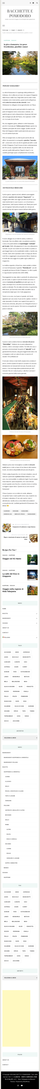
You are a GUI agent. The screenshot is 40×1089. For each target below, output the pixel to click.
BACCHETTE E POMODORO (20, 13)
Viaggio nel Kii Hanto (11, 559)
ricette (5, 613)
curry (25, 667)
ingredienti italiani (11, 762)
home (4, 608)
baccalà (15, 657)
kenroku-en (8, 514)
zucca (6, 721)
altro (9, 829)
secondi (8, 844)
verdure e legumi (13, 858)
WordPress (26, 1081)
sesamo (7, 711)
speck (16, 711)
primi (7, 824)
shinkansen (31, 514)
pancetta (30, 686)
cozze (16, 667)
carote (17, 662)
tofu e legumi (10, 796)
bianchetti (27, 657)
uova (18, 716)
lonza (6, 676)
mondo (6, 867)
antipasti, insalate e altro (15, 810)
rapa (17, 701)
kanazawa (24, 511)
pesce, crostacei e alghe (14, 791)
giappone (7, 40)
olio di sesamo (9, 686)
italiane (7, 805)
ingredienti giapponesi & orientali (16, 757)
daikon (6, 671)
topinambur (8, 716)
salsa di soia (19, 706)
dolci (7, 786)
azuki (6, 657)
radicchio (7, 701)
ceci (25, 662)
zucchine (16, 721)
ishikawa (15, 511)
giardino (7, 511)
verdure (8, 800)
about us (5, 628)
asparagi (26, 652)
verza (27, 716)
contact (5, 632)
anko (17, 652)
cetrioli (7, 667)
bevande (8, 815)
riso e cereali (12, 839)
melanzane (16, 681)
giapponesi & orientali (12, 772)
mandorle (16, 676)
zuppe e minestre (11, 863)
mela (6, 681)
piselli (26, 691)
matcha (26, 676)
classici (8, 781)
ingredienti (6, 618)
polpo (15, 696)
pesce (9, 853)
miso (25, 681)
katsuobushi (25, 671)
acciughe (7, 652)
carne (7, 776)
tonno (32, 711)
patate (6, 691)
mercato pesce (20, 514)
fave (15, 671)
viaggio (13, 40)
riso (24, 701)
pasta (9, 834)
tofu (24, 711)
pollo (6, 696)
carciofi (7, 662)
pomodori (24, 696)
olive (21, 686)
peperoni (16, 691)
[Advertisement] (16, 1018)
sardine (31, 706)
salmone (7, 706)
